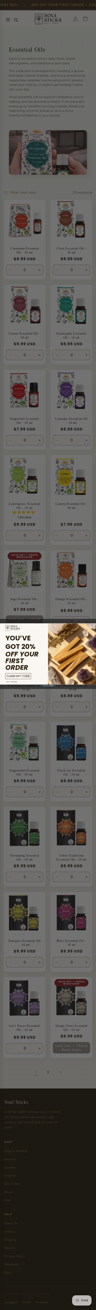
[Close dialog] (93, 625)
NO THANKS (11, 681)
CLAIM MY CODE (18, 676)
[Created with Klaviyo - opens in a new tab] (48, 685)
